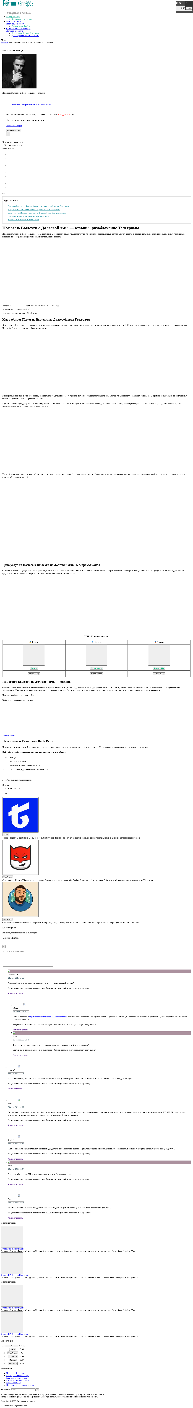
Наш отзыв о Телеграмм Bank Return (23, 219)
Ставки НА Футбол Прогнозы (14, 1275)
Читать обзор (34, 674)
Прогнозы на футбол (21, 26)
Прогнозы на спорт (15, 24)
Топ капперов (8, 735)
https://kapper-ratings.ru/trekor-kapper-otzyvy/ (48, 1017)
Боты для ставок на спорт (17, 1375)
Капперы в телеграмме (22, 19)
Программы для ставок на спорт (20, 1385)
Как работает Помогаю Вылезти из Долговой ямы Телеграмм (34, 209)
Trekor (34, 668)
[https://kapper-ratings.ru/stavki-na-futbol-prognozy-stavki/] (12, 1263)
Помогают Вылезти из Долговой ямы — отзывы (28, 216)
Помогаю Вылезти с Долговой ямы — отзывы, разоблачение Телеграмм (38, 206)
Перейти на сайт (13, 130)
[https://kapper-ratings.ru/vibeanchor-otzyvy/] (96, 655)
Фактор (13, 1360)
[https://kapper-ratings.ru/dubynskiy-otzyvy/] (159, 655)
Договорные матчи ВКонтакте (25, 35)
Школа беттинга (13, 21)
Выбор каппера (13, 17)
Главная (4, 42)
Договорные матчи (14, 31)
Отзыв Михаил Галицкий (12, 1249)
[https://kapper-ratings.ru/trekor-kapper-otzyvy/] (34, 655)
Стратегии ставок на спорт (18, 28)
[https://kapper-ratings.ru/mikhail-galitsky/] (12, 1237)
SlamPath (13, 1364)
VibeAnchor (96, 668)
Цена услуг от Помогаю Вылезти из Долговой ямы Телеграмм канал (37, 213)
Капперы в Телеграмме (16, 1378)
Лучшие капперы (14, 125)
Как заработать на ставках (18, 1380)
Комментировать (15, 993)
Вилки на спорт (13, 1383)
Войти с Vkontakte (11, 938)
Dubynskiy (159, 668)
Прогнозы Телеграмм (15, 1373)
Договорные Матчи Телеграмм (25, 33)
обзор (184, 8)
